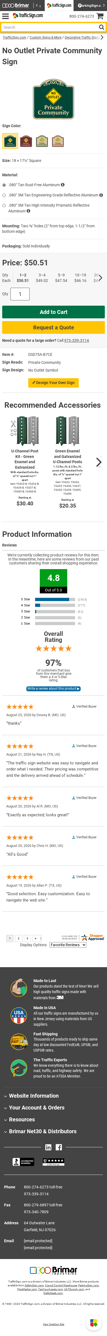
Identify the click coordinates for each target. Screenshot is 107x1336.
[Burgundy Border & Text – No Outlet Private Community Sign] (58, 141)
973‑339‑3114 (76, 340)
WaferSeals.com (53, 1293)
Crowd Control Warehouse (61, 1285)
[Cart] (101, 16)
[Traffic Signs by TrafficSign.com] (27, 16)
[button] (94, 1322)
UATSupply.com (74, 1289)
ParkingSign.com (88, 1285)
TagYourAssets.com (50, 1289)
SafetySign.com (34, 1285)
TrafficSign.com (14, 37)
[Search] (101, 27)
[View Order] (49, 20)
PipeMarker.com (27, 1289)
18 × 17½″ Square (26, 160)
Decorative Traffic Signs (82, 37)
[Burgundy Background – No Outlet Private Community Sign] (26, 141)
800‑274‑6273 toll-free (43, 1187)
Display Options (33, 945)
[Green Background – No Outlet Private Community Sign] (10, 141)
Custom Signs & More (45, 37)
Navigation (5, 16)
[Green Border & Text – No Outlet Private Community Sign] (42, 141)
